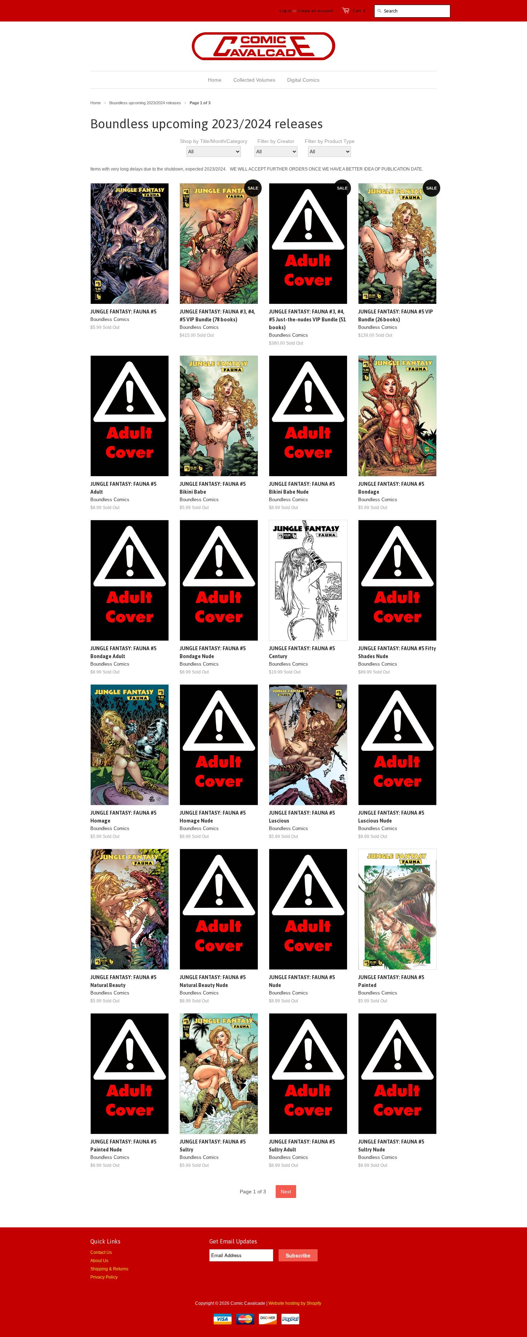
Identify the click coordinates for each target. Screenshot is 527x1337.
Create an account (315, 10)
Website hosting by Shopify (295, 1303)
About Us (99, 1260)
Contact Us (101, 1252)
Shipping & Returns (109, 1268)
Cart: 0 (359, 10)
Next (286, 1191)
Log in (285, 10)
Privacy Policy (104, 1277)
